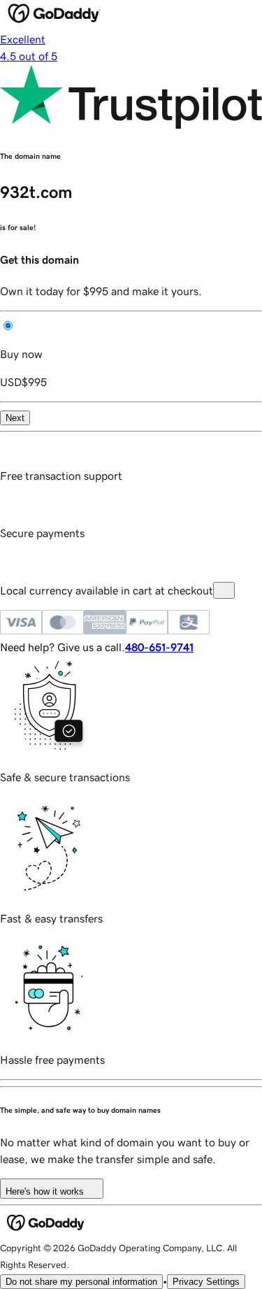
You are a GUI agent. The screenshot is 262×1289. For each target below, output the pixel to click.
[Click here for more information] (224, 590)
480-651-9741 (159, 647)
